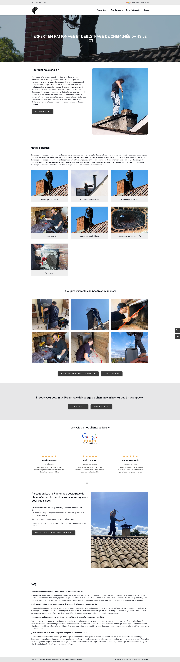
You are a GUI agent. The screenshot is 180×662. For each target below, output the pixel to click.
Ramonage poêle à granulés (130, 236)
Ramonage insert (49, 236)
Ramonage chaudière (49, 199)
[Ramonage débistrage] (129, 183)
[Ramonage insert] (49, 220)
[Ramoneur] (49, 257)
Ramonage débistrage (129, 199)
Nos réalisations (117, 10)
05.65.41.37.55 (44, 3)
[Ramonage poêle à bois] (89, 220)
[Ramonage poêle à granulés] (129, 220)
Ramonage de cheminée (89, 199)
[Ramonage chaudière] (49, 183)
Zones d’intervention (133, 10)
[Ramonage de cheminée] (89, 183)
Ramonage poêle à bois (89, 236)
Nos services (101, 10)
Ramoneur (49, 273)
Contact (146, 10)
